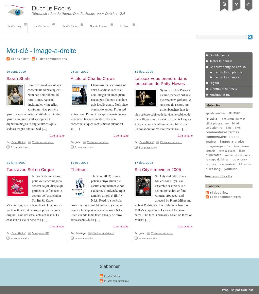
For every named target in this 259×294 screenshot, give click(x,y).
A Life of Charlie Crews (93, 78)
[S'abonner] (224, 11)
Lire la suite (57, 135)
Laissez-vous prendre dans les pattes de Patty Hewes (161, 81)
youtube (230, 169)
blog (228, 127)
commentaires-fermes (222, 132)
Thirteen (79, 169)
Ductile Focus (51, 8)
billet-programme (217, 123)
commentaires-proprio (222, 137)
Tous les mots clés (218, 176)
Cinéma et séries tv (43, 142)
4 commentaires (148, 147)
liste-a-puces (227, 150)
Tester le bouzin (221, 61)
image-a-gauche (218, 146)
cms (238, 127)
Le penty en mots (226, 77)
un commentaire (20, 238)
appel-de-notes (215, 113)
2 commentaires (20, 147)
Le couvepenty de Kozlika (228, 67)
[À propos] (236, 11)
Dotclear (247, 290)
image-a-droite (232, 141)
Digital (214, 83)
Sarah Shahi (18, 78)
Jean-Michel (18, 142)
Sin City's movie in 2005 (158, 169)
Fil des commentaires (51, 58)
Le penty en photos (228, 72)
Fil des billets (20, 58)
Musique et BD (40, 233)
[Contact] (248, 11)
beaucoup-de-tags (233, 118)
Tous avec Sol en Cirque (30, 169)
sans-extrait (228, 164)
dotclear (211, 141)
